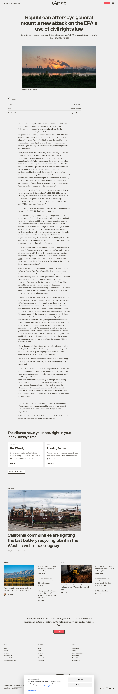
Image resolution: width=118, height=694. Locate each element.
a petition (49, 158)
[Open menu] (112, 3)
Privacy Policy (14, 688)
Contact (40, 653)
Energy (6, 648)
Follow (100, 3)
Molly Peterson (12, 551)
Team (39, 650)
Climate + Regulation (75, 108)
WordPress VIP (18, 687)
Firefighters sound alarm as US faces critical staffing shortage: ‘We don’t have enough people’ (76, 587)
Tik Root (40, 585)
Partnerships (41, 658)
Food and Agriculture (10, 660)
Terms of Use (7, 688)
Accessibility (76, 660)
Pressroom (41, 660)
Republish (75, 658)
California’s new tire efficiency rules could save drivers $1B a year (47, 581)
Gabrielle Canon (65, 592)
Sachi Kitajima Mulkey (101, 585)
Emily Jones (41, 573)
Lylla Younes (11, 98)
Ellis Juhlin (10, 594)
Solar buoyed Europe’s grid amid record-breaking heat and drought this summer (104, 569)
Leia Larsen (41, 600)
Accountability (22, 551)
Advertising (75, 655)
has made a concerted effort (44, 388)
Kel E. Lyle (98, 593)
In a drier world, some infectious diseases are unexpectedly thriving (103, 581)
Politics (6, 650)
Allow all (80, 679)
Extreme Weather (8, 658)
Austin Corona (99, 573)
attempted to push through (36, 303)
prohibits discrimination (51, 271)
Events (74, 650)
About (39, 648)
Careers (40, 655)
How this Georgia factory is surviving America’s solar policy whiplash (47, 569)
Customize (79, 684)
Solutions (6, 653)
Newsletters (75, 648)
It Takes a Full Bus (101, 591)
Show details (32, 690)
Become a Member (77, 653)
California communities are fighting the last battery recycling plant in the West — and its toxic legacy (43, 540)
